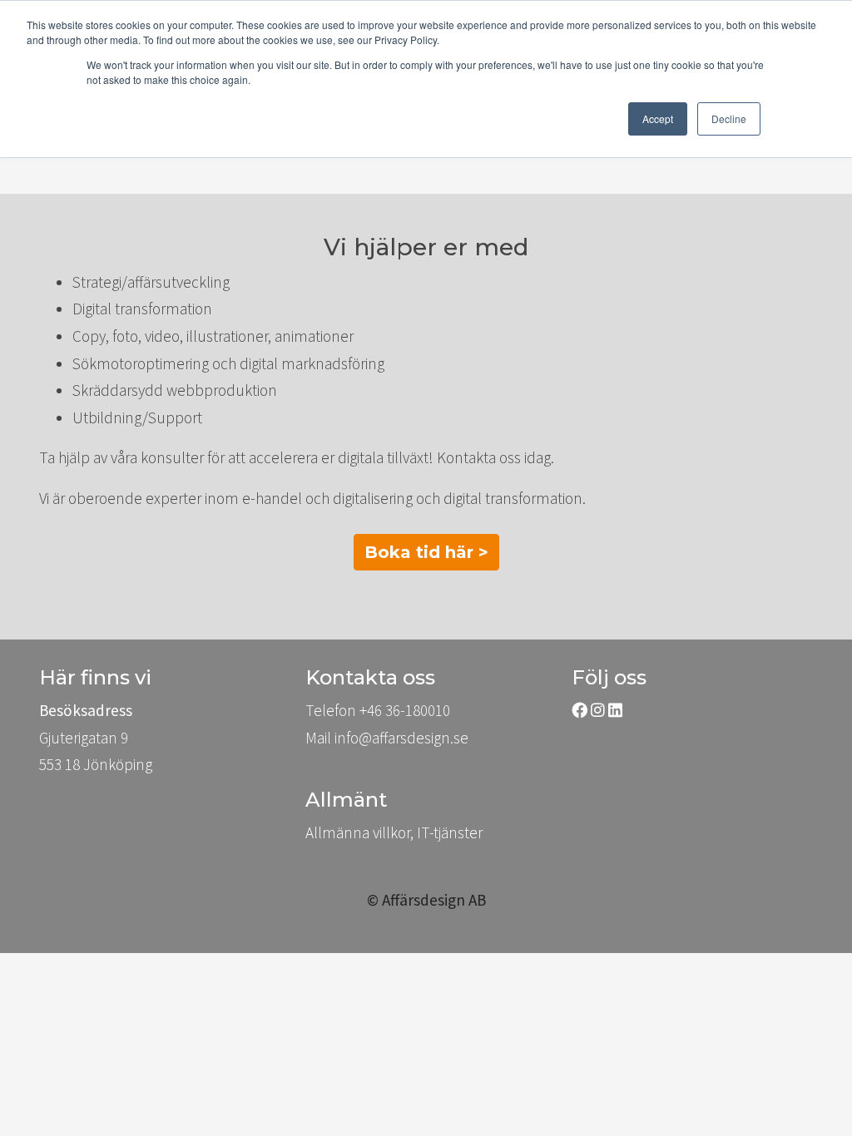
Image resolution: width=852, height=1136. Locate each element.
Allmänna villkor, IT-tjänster (394, 832)
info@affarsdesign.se (401, 738)
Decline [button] (728, 118)
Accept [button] (657, 118)
